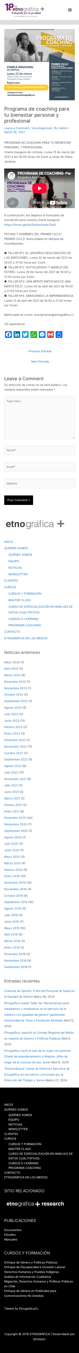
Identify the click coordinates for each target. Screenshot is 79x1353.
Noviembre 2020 (15, 824)
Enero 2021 (11, 811)
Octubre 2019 (13, 895)
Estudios (10, 1234)
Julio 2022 (11, 772)
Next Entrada (40, 361)
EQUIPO (13, 561)
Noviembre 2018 (15, 960)
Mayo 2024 (12, 662)
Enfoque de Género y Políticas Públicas (30, 1262)
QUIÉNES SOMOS (16, 548)
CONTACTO (12, 631)
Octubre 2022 (13, 753)
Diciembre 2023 (15, 681)
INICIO (8, 541)
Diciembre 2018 (14, 954)
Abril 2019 (11, 934)
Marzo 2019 (12, 941)
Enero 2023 (12, 733)
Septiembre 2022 (16, 759)
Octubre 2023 (13, 694)
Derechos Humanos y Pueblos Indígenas (31, 1272)
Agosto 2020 (13, 837)
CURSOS (10, 587)
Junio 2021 (11, 792)
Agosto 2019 (12, 908)
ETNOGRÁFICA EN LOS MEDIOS (26, 638)
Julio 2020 (11, 843)
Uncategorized (42, 128)
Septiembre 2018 (15, 967)
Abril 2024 (11, 668)
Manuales (10, 1239)
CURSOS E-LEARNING (23, 619)
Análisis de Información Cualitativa (27, 1276)
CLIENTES (11, 580)
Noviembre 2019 (15, 889)
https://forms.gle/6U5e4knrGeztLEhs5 (30, 224)
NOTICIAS (15, 567)
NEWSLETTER (18, 574)
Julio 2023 (11, 714)
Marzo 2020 (12, 863)
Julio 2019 (11, 915)
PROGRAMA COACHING (24, 625)
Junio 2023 (11, 720)
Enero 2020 (12, 876)
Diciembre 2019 (14, 882)
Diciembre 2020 (15, 817)
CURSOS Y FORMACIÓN (24, 593)
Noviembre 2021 (15, 779)
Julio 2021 (11, 785)
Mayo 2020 (12, 856)
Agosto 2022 (12, 766)
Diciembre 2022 (15, 740)
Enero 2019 (12, 947)
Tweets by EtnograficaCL (21, 1308)
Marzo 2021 (12, 798)
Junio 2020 (11, 850)
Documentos (12, 1230)
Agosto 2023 (13, 707)
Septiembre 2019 (15, 902)
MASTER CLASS (19, 600)
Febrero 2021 (13, 805)
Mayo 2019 (11, 928)
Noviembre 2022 (15, 746)
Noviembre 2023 (15, 688)
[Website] (39, 484)
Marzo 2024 (12, 675)
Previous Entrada (40, 351)
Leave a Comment (16, 128)
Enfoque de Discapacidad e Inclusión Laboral (34, 1267)
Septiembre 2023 (16, 701)
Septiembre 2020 (16, 830)
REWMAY (39, 1339)
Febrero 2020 (13, 869)
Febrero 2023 (13, 727)
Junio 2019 (11, 921)
